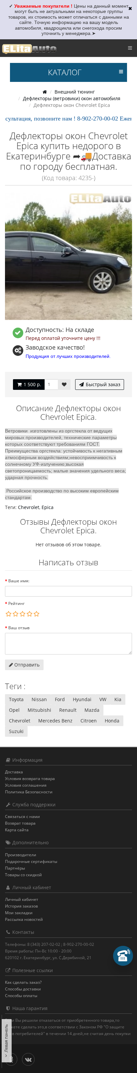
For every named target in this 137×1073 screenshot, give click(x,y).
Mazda (91, 710)
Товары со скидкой (23, 875)
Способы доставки (23, 989)
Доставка (14, 772)
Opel (14, 710)
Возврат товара (20, 823)
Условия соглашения (26, 785)
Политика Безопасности (29, 792)
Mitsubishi (39, 710)
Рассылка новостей (24, 919)
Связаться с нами (22, 816)
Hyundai (82, 699)
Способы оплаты (21, 995)
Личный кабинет (21, 899)
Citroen (88, 720)
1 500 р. (31, 384)
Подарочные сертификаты (31, 861)
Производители (20, 855)
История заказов (21, 906)
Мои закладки (19, 913)
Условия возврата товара (30, 778)
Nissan (39, 699)
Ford (60, 699)
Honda (112, 720)
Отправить (26, 665)
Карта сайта (17, 830)
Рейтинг (16, 603)
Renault (67, 710)
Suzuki (16, 731)
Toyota (16, 699)
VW (102, 699)
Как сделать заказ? (23, 982)
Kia (117, 699)
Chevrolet (28, 507)
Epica (48, 507)
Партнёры (15, 868)
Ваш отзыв (19, 628)
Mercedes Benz (55, 720)
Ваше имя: (18, 581)
